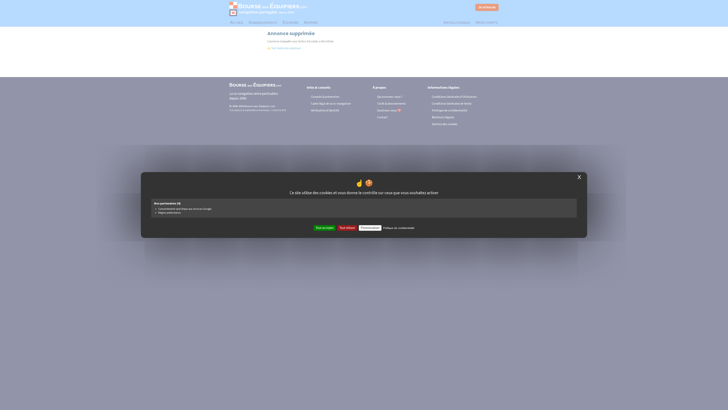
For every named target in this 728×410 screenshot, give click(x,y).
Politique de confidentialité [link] (398, 227)
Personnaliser (370, 227)
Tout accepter (325, 227)
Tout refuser (347, 227)
